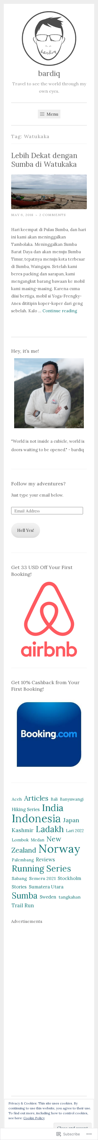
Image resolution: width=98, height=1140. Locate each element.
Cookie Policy (34, 1118)
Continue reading (59, 310)
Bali (54, 799)
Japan (71, 820)
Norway (59, 848)
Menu (51, 114)
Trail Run (23, 905)
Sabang (19, 878)
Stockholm (69, 878)
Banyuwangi (72, 799)
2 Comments (52, 215)
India (53, 807)
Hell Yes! (25, 530)
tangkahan (70, 897)
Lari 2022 (75, 830)
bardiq (49, 73)
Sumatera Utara (46, 887)
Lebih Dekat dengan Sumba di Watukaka (44, 160)
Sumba (25, 895)
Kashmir (22, 830)
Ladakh (50, 829)
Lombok (20, 839)
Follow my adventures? (38, 483)
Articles (36, 798)
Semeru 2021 (42, 878)
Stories (19, 887)
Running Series (41, 868)
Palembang (23, 859)
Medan (37, 839)
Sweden (48, 897)
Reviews (45, 859)
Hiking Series (26, 809)
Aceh (17, 799)
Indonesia (36, 818)
